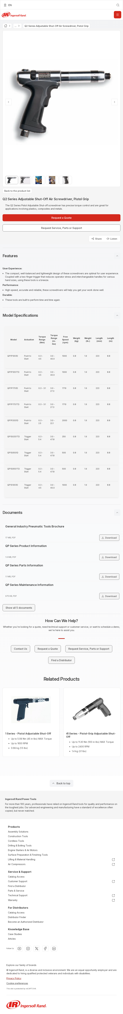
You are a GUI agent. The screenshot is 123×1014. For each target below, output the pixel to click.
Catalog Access (16, 876)
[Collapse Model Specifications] (117, 315)
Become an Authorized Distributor (26, 921)
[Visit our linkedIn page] (54, 949)
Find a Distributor (17, 886)
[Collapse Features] (117, 256)
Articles (12, 938)
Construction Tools (18, 836)
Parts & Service (16, 890)
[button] (61, 256)
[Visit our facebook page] (45, 949)
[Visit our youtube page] (19, 949)
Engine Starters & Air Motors (22, 850)
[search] (118, 5)
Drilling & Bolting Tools (20, 845)
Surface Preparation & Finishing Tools (28, 854)
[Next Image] (114, 102)
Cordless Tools (16, 841)
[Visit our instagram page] (28, 949)
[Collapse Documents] (117, 512)
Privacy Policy (13, 978)
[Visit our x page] (37, 949)
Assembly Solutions (18, 831)
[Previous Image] (8, 102)
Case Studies (15, 934)
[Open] (117, 14)
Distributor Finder (17, 917)
